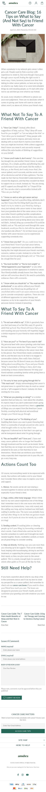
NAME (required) (7, 647)
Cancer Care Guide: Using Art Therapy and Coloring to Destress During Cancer (34, 616)
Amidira (13, 3)
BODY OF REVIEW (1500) (10, 665)
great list (40, 405)
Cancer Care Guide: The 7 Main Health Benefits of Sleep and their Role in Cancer (11, 617)
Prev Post (4, 625)
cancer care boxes (20, 585)
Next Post (41, 625)
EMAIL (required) (7, 656)
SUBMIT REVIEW (13, 698)
